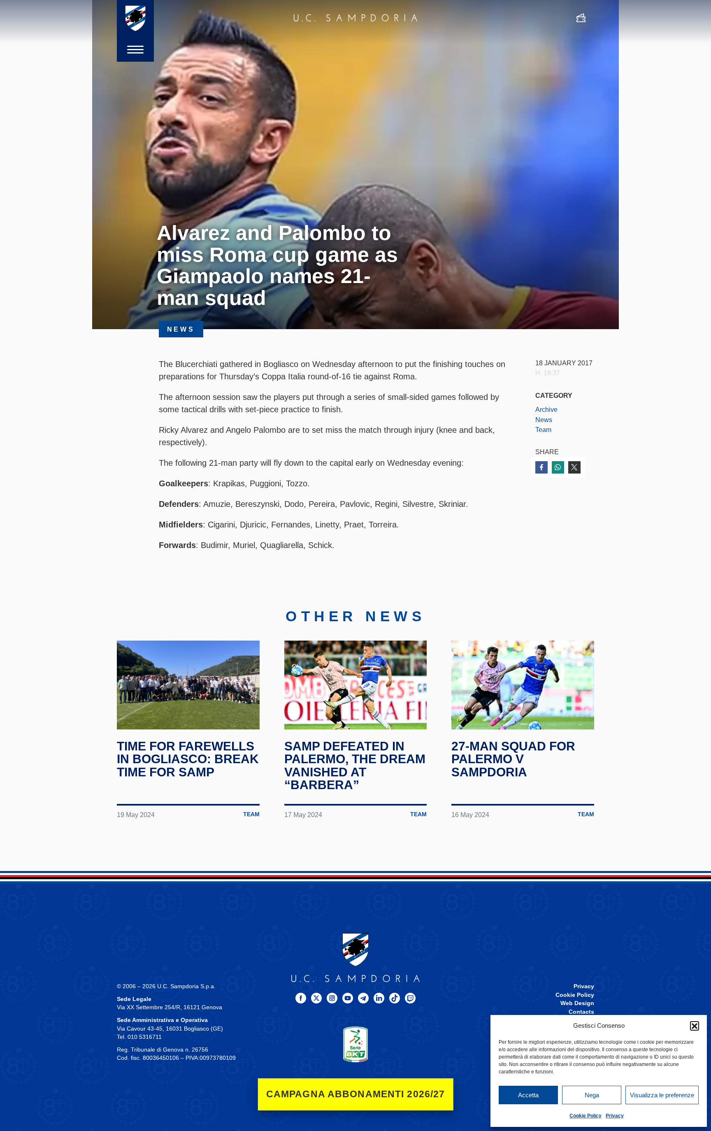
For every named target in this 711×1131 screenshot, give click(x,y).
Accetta (528, 1095)
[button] (694, 1026)
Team (543, 429)
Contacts (581, 1012)
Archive (546, 409)
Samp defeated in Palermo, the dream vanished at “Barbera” (354, 765)
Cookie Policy (585, 1116)
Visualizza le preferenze (662, 1095)
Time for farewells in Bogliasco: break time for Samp (188, 759)
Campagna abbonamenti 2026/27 (355, 1094)
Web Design (577, 1003)
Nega (592, 1095)
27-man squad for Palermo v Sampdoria (513, 759)
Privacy (615, 1116)
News (543, 419)
